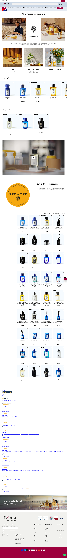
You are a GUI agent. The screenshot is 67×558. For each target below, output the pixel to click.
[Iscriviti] (17, 528)
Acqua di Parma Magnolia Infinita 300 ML (34, 379)
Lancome (46, 535)
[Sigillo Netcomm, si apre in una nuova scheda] (51, 518)
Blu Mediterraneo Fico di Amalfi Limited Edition (23, 98)
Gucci (46, 536)
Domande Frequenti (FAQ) (19, 538)
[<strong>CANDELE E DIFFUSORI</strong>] (54, 57)
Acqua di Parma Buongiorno (53, 98)
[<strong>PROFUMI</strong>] (12, 57)
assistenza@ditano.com (61, 534)
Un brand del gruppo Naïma (55, 0)
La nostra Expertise (5, 535)
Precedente (4, 403)
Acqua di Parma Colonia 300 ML (22, 378)
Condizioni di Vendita (18, 534)
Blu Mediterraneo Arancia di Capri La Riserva (58, 266)
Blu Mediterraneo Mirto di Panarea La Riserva (22, 285)
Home (24, 7)
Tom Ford (46, 541)
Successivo (8, 403)
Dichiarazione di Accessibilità (20, 539)
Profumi (11, 7)
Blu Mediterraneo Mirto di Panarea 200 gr (34, 341)
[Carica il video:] (33, 157)
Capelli (46, 7)
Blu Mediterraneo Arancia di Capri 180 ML (22, 341)
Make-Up (32, 7)
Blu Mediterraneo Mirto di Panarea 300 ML (58, 379)
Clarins (46, 532)
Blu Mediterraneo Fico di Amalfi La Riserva (47, 266)
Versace (35, 541)
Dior (34, 535)
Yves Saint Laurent (37, 527)
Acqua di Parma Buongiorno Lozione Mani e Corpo (34, 304)
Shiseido (46, 529)
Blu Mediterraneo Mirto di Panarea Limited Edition (59, 285)
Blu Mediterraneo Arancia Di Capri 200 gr (58, 341)
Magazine (63, 0)
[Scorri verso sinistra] (31, 104)
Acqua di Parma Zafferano (59, 228)
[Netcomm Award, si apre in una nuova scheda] (56, 518)
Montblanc (35, 539)
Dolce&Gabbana (36, 525)
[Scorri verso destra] (36, 104)
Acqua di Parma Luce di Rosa (34, 322)
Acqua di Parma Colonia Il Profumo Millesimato (38, 98)
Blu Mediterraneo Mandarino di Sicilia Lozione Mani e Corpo (46, 285)
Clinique (35, 532)
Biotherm (46, 528)
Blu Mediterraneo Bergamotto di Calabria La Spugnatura (7, 98)
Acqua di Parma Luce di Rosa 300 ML (22, 322)
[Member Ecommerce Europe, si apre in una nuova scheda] (45, 518)
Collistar (46, 525)
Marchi (55, 7)
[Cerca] (57, 4)
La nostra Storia (5, 534)
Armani (35, 528)
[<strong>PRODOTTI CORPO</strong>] (33, 57)
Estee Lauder (47, 530)
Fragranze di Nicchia (18, 7)
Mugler (46, 540)
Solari (28, 7)
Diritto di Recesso (18, 543)
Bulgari (35, 537)
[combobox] (35, 4)
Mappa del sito (17, 540)
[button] (11, 8)
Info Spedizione (17, 535)
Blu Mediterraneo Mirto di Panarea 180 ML (46, 322)
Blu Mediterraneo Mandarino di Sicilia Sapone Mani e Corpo (34, 285)
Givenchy (46, 539)
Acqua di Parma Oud (41, 130)
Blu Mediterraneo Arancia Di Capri (26, 130)
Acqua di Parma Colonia (10, 130)
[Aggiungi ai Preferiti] (14, 82)
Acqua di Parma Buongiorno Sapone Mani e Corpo (22, 304)
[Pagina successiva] (45, 387)
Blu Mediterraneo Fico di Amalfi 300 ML (22, 360)
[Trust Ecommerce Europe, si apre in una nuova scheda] (40, 518)
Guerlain (35, 529)
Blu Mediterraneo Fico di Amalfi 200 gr (46, 341)
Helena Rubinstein (48, 527)
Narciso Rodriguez (48, 537)
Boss (34, 536)
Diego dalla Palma (37, 530)
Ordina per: (44, 213)
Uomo (42, 7)
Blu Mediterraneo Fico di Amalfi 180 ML (58, 322)
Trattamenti (38, 7)
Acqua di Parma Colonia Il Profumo (59, 303)
